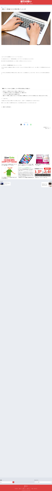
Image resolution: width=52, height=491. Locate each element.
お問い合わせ (31, 3)
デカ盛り (27, 3)
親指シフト (49, 128)
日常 (19, 3)
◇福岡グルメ (20, 488)
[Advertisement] (22, 51)
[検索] (13, 482)
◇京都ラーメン (28, 488)
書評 (22, 3)
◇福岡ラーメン (24, 488)
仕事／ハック (49, 127)
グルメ (24, 3)
